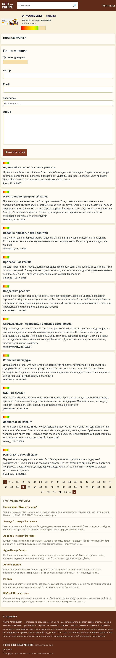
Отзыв (7, 111)
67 (93, 486)
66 (87, 486)
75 (65, 491)
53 (11, 486)
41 (52, 481)
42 (58, 481)
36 (23, 481)
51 (110, 481)
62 (64, 486)
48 (93, 481)
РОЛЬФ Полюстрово (16, 593)
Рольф (7, 579)
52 (6, 486)
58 (40, 486)
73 (54, 491)
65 (81, 486)
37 (29, 481)
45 (75, 481)
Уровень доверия (14, 57)
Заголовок (9, 98)
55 (23, 486)
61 (58, 486)
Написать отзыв (15, 152)
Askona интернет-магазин (19, 535)
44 (69, 481)
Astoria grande (12, 564)
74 (59, 491)
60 (52, 486)
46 (81, 481)
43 (64, 481)
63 (69, 486)
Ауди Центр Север (14, 550)
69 (104, 486)
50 (104, 481)
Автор (7, 70)
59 (46, 486)
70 (110, 486)
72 (48, 491)
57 (35, 486)
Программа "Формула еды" (20, 507)
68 (98, 486)
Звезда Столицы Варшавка (20, 521)
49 (98, 481)
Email (6, 84)
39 (40, 481)
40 (46, 481)
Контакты (7, 649)
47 (87, 481)
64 (75, 486)
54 (17, 486)
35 (17, 481)
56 (29, 486)
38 (35, 481)
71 (42, 491)
